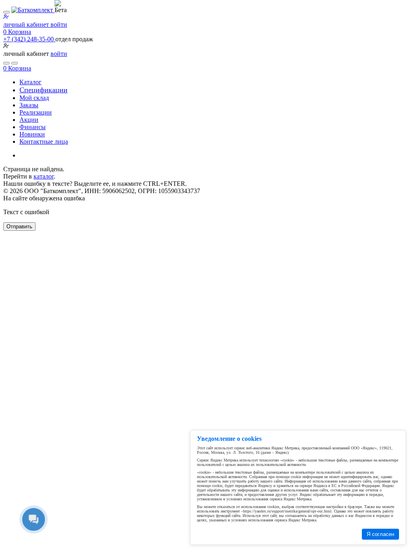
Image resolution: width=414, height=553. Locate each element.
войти (59, 53)
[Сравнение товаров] (14, 63)
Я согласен (380, 534)
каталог (44, 176)
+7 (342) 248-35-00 (29, 39)
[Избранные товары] (6, 63)
